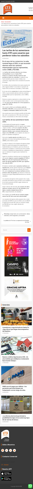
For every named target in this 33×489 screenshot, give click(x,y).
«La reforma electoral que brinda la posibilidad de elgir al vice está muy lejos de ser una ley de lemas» (16, 418)
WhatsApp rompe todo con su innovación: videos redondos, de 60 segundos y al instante (17, 214)
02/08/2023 (5, 58)
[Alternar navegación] (3, 18)
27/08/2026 (5, 333)
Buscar (29, 230)
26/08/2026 (5, 392)
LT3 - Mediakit (4, 465)
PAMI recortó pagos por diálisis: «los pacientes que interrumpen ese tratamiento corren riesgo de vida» (14, 388)
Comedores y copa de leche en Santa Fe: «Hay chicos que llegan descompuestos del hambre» (15, 329)
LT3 (21, 486)
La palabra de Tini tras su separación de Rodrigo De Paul (16, 221)
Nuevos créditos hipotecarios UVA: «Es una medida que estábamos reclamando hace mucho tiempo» (15, 359)
